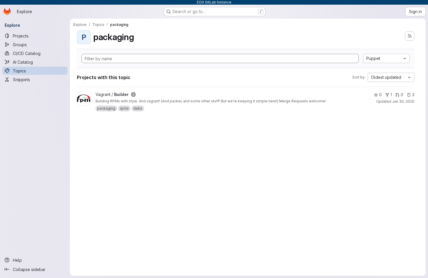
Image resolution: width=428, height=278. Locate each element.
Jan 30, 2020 (403, 101)
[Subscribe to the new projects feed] (409, 36)
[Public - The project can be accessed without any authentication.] (133, 94)
